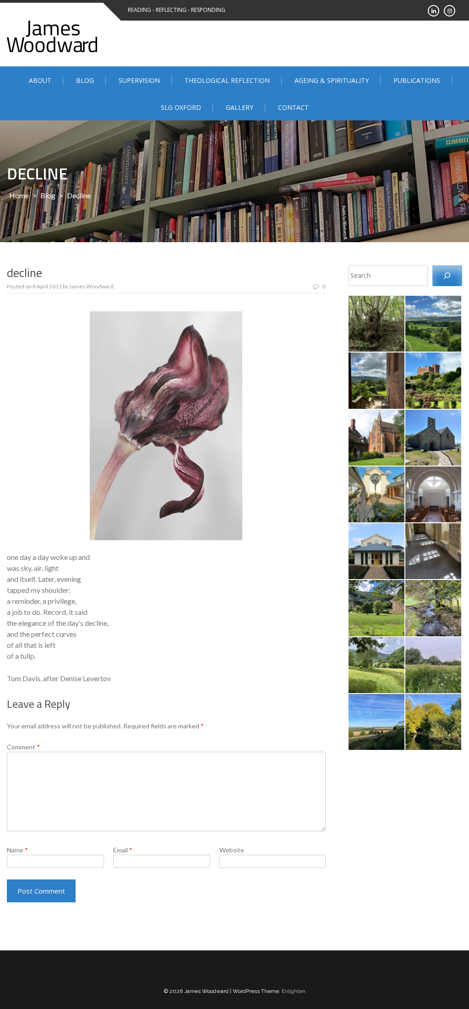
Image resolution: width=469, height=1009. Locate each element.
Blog (85, 80)
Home (19, 195)
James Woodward (91, 286)
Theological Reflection (227, 80)
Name (17, 850)
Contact (293, 107)
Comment (23, 747)
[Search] (447, 276)
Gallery (239, 107)
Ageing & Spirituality (331, 80)
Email (122, 850)
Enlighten (293, 991)
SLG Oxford (181, 107)
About (40, 80)
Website (231, 850)
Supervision (139, 80)
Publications (416, 80)
